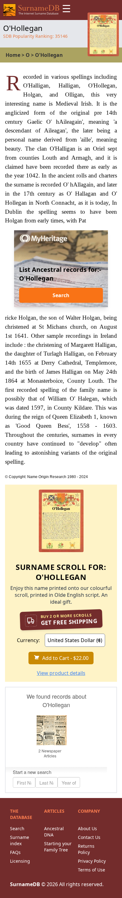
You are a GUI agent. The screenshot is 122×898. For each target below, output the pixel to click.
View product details (61, 673)
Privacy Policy (92, 861)
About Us (87, 828)
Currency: (28, 640)
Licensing (20, 861)
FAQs (15, 852)
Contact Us (89, 837)
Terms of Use (91, 870)
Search (61, 295)
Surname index (19, 840)
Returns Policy (86, 849)
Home (13, 55)
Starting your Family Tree (58, 847)
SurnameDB (25, 884)
